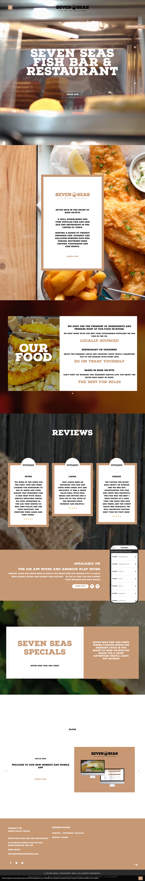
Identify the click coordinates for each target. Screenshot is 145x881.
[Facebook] (10, 7)
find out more (80, 587)
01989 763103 (14, 849)
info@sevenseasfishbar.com (23, 854)
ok (140, 878)
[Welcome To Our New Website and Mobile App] (104, 769)
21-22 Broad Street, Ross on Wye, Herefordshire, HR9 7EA (25, 844)
